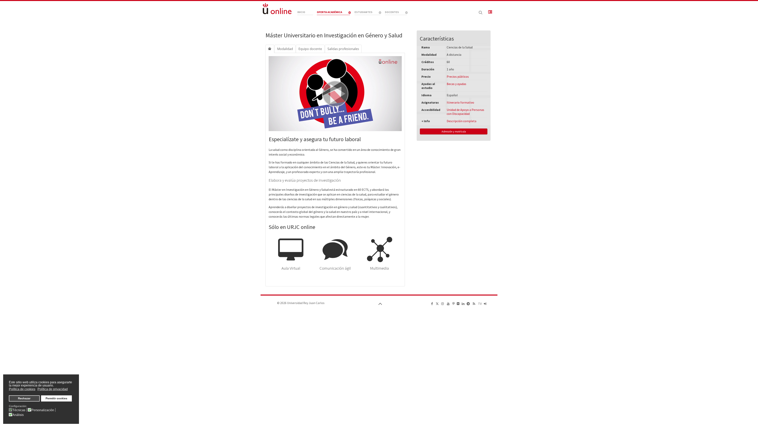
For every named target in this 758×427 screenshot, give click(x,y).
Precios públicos (458, 76)
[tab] (269, 49)
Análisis (18, 415)
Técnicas (18, 410)
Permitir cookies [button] (56, 398)
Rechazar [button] (24, 398)
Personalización (42, 410)
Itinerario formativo (460, 102)
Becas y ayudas (456, 84)
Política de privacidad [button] (53, 389)
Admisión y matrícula (454, 131)
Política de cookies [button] (22, 389)
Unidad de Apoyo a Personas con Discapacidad (465, 112)
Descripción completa (461, 121)
